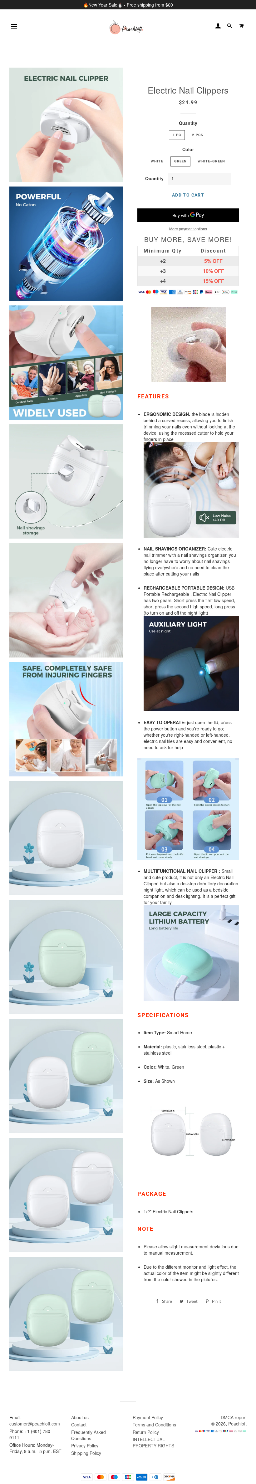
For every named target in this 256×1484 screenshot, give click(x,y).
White (157, 161)
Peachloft (237, 1423)
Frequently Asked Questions (88, 1435)
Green (180, 161)
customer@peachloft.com (34, 1423)
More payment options (188, 228)
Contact (78, 1424)
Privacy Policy (84, 1445)
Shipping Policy (86, 1453)
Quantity (188, 123)
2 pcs (197, 135)
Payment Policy (148, 1417)
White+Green (211, 161)
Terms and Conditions (154, 1424)
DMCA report (234, 1417)
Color (188, 149)
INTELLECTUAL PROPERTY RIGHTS (153, 1442)
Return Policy (146, 1432)
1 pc (177, 135)
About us (80, 1417)
